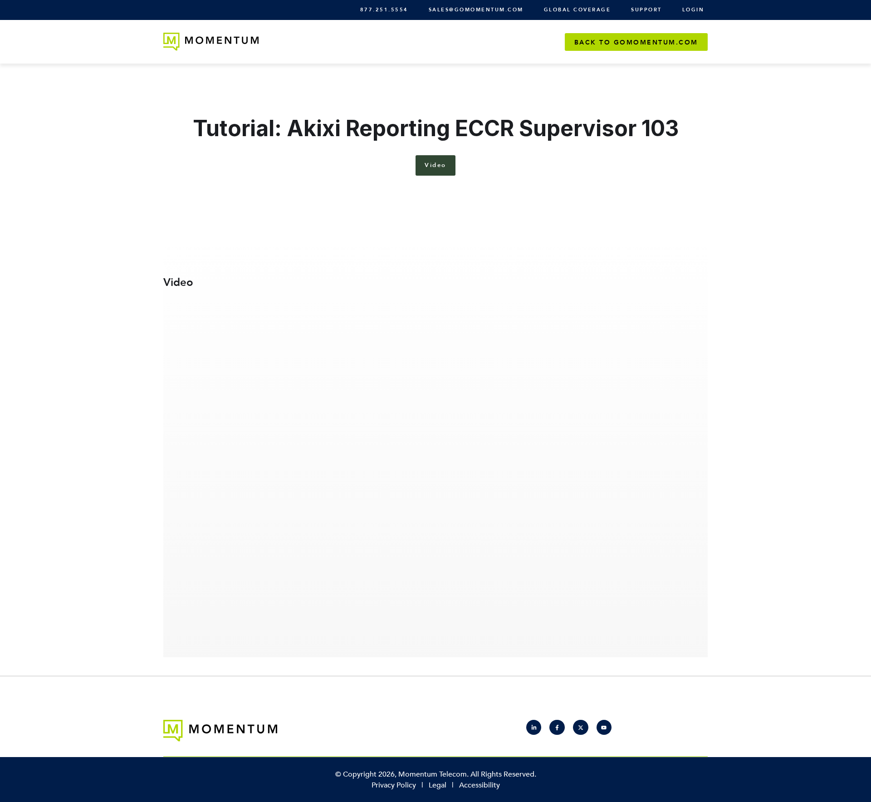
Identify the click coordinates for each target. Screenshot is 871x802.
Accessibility (479, 785)
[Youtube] (604, 727)
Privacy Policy (394, 785)
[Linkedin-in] (534, 727)
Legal (437, 785)
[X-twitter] (580, 727)
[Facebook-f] (557, 727)
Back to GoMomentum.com (636, 42)
